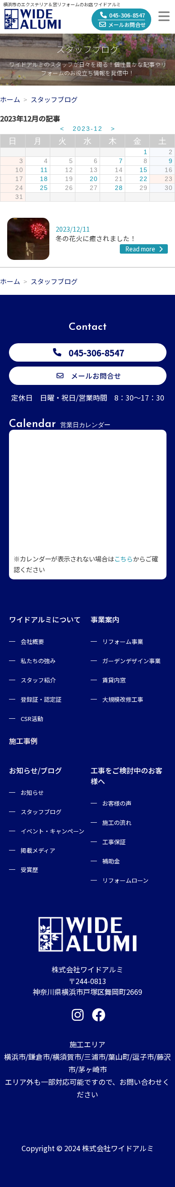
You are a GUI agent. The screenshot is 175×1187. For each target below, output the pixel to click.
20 (94, 179)
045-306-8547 (127, 15)
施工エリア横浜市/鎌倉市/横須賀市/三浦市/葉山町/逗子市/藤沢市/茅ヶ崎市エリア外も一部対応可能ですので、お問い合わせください (87, 1069)
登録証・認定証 (41, 699)
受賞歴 (29, 869)
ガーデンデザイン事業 (131, 660)
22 (144, 179)
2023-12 (88, 128)
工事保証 (114, 841)
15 (144, 170)
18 (44, 179)
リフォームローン (125, 880)
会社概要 (32, 641)
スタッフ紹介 (38, 680)
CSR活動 (32, 718)
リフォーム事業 (122, 641)
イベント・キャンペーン (52, 831)
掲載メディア (38, 850)
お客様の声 (116, 803)
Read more (141, 248)
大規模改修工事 (122, 699)
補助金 (111, 861)
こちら (123, 558)
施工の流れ (116, 822)
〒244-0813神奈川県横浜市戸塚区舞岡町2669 (87, 986)
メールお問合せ (127, 24)
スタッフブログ (41, 811)
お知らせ (32, 792)
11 (44, 170)
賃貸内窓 (114, 680)
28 (119, 188)
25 (44, 188)
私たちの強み (38, 660)
